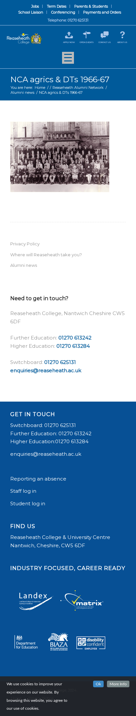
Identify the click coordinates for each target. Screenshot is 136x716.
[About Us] (122, 35)
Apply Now (69, 42)
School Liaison (30, 12)
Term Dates (56, 6)
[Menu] (68, 60)
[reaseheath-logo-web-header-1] (24, 39)
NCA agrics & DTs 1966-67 (60, 79)
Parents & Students (91, 6)
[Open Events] (86, 35)
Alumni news (23, 265)
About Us (122, 42)
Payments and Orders (102, 12)
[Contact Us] (104, 35)
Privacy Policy (25, 243)
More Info (118, 684)
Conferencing (63, 12)
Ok (98, 684)
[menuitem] (35, 6)
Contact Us (104, 42)
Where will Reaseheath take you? (46, 254)
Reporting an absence (39, 479)
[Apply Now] (69, 35)
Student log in (28, 503)
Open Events (87, 42)
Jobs (35, 6)
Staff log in (23, 491)
